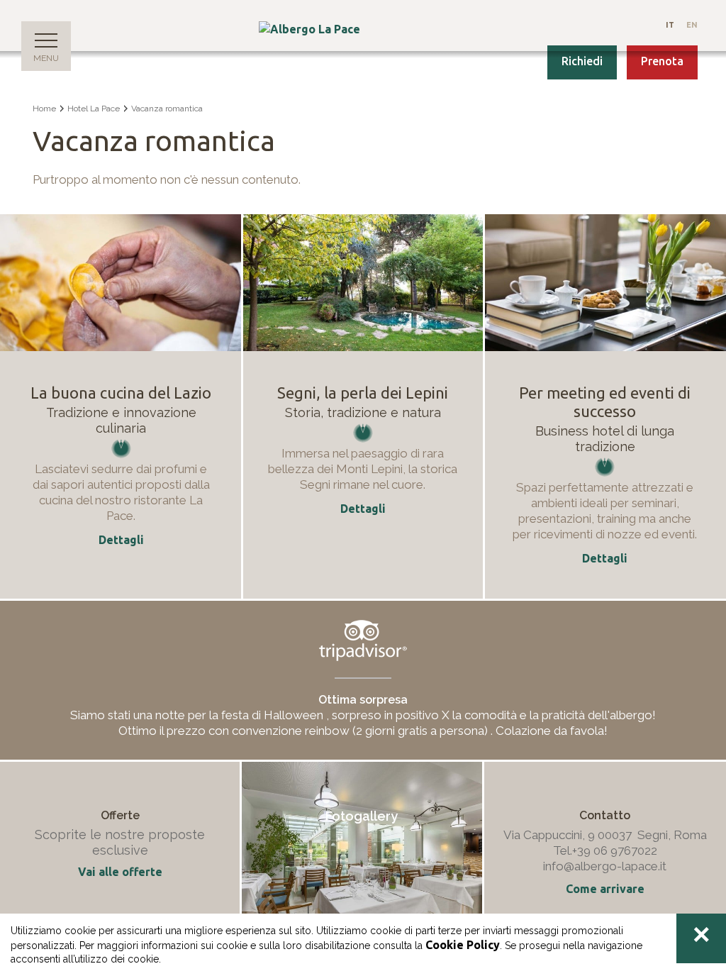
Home (44, 108)
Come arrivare (605, 888)
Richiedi (582, 61)
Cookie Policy (462, 944)
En (692, 25)
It (670, 25)
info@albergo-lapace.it (604, 866)
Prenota (662, 61)
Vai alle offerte (120, 871)
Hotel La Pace (93, 108)
